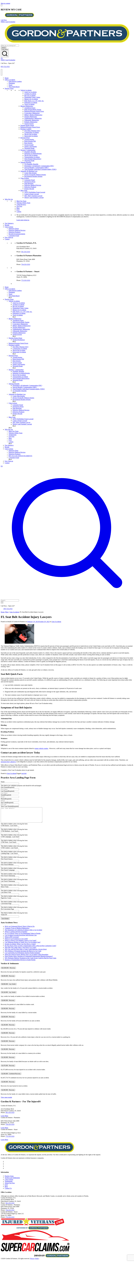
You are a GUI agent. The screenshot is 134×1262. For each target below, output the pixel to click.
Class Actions (24, 178)
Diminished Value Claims (32, 97)
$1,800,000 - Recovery (8, 1033)
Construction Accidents (31, 132)
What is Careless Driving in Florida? (16, 931)
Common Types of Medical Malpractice (17, 928)
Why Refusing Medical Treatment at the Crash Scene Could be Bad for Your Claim (30, 958)
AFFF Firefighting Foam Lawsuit (34, 192)
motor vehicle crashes (41, 748)
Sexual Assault (28, 145)
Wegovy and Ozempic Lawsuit (34, 197)
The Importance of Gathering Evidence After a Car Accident (23, 930)
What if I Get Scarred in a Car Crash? (16, 938)
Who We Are (9, 199)
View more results (6, 1097)
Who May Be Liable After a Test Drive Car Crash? (20, 947)
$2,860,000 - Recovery (8, 1000)
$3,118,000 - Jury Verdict (9, 992)
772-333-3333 (25, 280)
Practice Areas (9, 88)
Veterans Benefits (25, 162)
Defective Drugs (14, 228)
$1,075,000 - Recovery (8, 1065)
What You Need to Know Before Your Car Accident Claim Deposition (26, 954)
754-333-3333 (25, 264)
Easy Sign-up (9, 237)
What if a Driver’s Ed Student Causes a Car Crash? (20, 940)
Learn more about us (22, 220)
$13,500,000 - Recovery (8, 968)
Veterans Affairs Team (23, 203)
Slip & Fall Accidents (31, 155)
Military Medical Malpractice (33, 115)
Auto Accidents (56, 621)
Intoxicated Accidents (31, 136)
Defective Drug (13, 450)
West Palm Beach (14, 87)
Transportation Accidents (32, 157)
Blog (18, 208)
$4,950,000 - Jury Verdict (9, 984)
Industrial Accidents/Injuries (33, 153)
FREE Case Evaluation (8, 22)
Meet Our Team (21, 201)
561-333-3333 (25, 252)
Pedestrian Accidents (30, 102)
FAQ (18, 210)
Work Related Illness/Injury (32, 159)
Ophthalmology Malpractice (33, 118)
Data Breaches (28, 183)
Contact (7, 239)
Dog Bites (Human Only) (32, 131)
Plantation (12, 83)
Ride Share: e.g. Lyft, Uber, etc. (34, 101)
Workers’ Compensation (27, 150)
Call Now (4, 20)
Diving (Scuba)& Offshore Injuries (35, 174)
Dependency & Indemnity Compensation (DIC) (39, 166)
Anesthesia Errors (29, 108)
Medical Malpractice (26, 106)
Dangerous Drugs (29, 182)
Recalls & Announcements (17, 234)
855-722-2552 (5, 66)
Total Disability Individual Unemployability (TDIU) (40, 169)
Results (7, 225)
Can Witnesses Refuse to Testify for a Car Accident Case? (23, 942)
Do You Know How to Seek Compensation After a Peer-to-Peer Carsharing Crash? (30, 946)
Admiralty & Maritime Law (28, 171)
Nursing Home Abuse (27, 125)
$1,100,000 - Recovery (8, 1057)
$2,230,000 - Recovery (8, 1025)
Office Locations (10, 80)
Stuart (10, 85)
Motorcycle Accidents (31, 99)
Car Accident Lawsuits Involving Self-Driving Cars (21, 935)
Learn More (4, 1116)
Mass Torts (23, 190)
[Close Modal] (1, 5)
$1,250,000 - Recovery (8, 1049)
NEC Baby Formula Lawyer (21, 422)
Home (7, 78)
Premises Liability (25, 129)
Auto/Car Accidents (30, 92)
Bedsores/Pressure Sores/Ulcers (34, 111)
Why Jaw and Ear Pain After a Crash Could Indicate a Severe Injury (26, 949)
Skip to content (5, 3)
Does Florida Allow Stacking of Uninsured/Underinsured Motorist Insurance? (29, 956)
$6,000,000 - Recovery (8, 976)
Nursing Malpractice (30, 116)
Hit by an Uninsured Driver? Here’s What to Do (20, 926)
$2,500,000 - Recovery (8, 1008)
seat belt (23, 773)
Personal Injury (25, 138)
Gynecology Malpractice (32, 113)
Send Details (5, 918)
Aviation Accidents (30, 94)
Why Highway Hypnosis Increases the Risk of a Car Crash (23, 951)
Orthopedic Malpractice (31, 120)
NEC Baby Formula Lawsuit (33, 196)
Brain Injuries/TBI (30, 141)
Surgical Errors (29, 123)
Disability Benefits (30, 152)
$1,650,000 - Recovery (8, 1041)
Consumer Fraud (29, 180)
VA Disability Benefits (31, 164)
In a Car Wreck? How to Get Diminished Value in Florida (22, 933)
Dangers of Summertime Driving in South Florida (20, 960)
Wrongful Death (29, 148)
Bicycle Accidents (30, 95)
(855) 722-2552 (77, 665)
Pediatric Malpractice (30, 122)
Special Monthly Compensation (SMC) (36, 167)
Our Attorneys (9, 223)
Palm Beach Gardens (15, 81)
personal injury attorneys (8, 762)
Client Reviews (21, 204)
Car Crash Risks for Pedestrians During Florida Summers (22, 953)
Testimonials (12, 435)
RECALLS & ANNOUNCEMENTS (20, 456)
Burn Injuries (28, 143)
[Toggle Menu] (1, 72)
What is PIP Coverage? (12, 937)
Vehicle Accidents (25, 90)
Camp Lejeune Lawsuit (31, 194)
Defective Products (30, 187)
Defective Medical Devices (32, 185)
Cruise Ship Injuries (30, 173)
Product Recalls (29, 189)
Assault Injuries (29, 139)
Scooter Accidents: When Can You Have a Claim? (20, 944)
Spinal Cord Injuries (30, 146)
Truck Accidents (29, 104)
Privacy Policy (34, 1258)
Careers (18, 211)
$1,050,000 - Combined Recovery (11, 1073)
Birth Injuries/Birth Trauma (32, 109)
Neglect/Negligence (19, 340)
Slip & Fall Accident (30, 134)
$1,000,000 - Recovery (8, 1082)
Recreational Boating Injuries (33, 176)
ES (2, 58)
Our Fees (19, 206)
